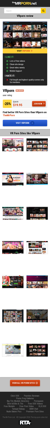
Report (20, 90)
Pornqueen (38, 401)
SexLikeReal (37, 144)
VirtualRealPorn (13, 179)
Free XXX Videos (35, 403)
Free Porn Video (26, 406)
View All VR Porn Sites (23, 383)
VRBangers (13, 144)
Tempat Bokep (18, 409)
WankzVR (13, 281)
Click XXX (15, 395)
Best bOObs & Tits (15, 403)
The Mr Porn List (8, 417)
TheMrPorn (9, 115)
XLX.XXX (42, 406)
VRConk (13, 247)
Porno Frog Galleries (25, 398)
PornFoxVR (37, 281)
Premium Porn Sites (35, 411)
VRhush (37, 315)
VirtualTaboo (13, 350)
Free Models (9, 406)
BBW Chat (33, 409)
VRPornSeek (37, 350)
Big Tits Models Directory (18, 401)
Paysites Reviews (31, 395)
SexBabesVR (37, 179)
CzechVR (13, 213)
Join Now (38, 104)
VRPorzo (13, 315)
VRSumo (37, 247)
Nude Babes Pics (13, 411)
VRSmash (37, 213)
